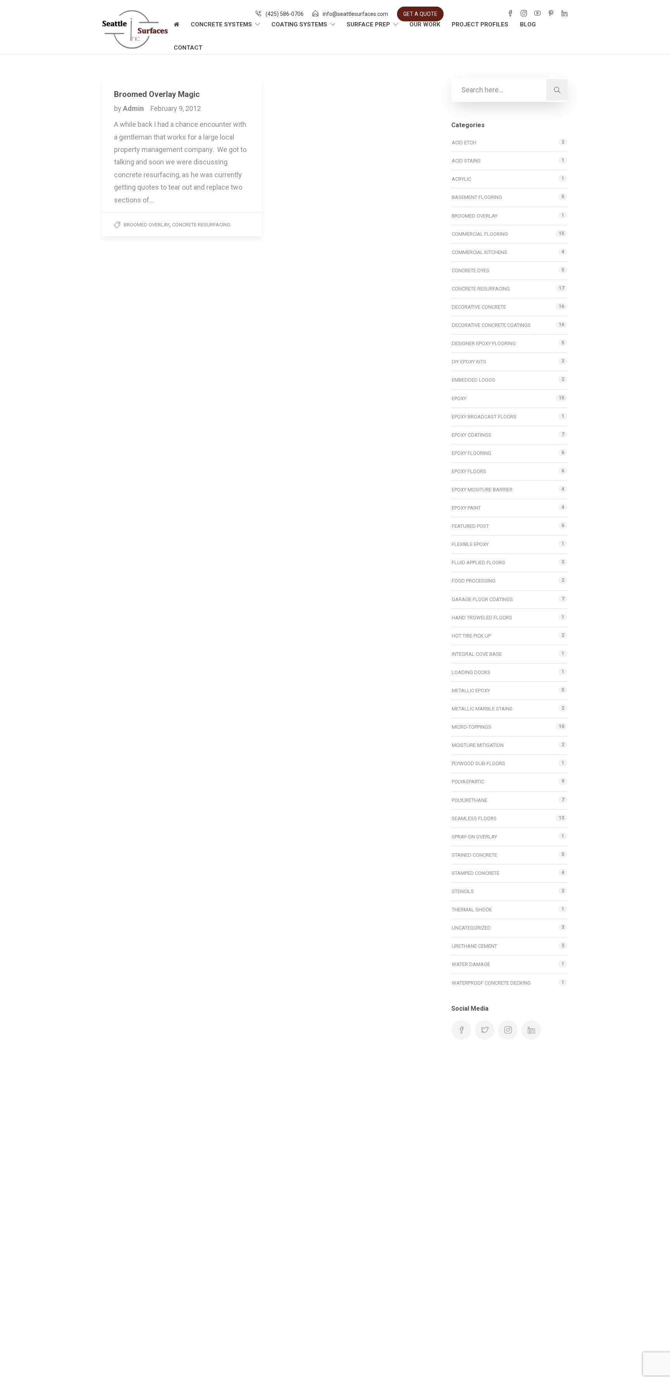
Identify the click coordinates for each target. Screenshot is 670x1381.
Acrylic (461, 179)
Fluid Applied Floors (478, 562)
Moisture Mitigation (478, 745)
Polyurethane (469, 800)
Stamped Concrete (475, 873)
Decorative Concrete (479, 307)
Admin (134, 108)
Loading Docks (471, 672)
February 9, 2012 (175, 108)
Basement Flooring (477, 197)
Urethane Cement (474, 946)
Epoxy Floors (469, 471)
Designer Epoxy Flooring (484, 343)
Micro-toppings (471, 727)
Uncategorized (471, 928)
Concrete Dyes (470, 270)
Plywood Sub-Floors (478, 763)
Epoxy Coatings (471, 435)
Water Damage (471, 964)
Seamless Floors (474, 818)
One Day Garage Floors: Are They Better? (317, 1146)
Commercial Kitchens (479, 252)
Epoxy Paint (466, 508)
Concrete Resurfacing (201, 225)
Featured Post (470, 526)
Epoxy (459, 398)
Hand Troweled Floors (482, 617)
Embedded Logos (473, 380)
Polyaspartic (468, 782)
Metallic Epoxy (471, 690)
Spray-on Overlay (474, 837)
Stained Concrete (474, 855)
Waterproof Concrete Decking (491, 983)
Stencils (463, 891)
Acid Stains (466, 161)
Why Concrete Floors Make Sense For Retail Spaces (335, 1164)
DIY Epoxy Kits (469, 362)
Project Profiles (480, 24)
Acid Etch (464, 142)
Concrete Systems (221, 24)
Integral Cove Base (477, 654)
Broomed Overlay (146, 225)
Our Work (424, 24)
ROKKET (39, 1363)
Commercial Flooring (480, 234)
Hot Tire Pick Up (471, 636)
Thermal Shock (472, 910)
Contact (188, 47)
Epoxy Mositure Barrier (482, 490)
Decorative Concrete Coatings (491, 325)
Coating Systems (299, 24)
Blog (528, 24)
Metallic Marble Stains (482, 709)
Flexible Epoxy (470, 544)
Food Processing (474, 581)
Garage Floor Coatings (482, 599)
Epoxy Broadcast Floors (484, 417)
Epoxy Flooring (471, 453)
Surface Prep (368, 24)
